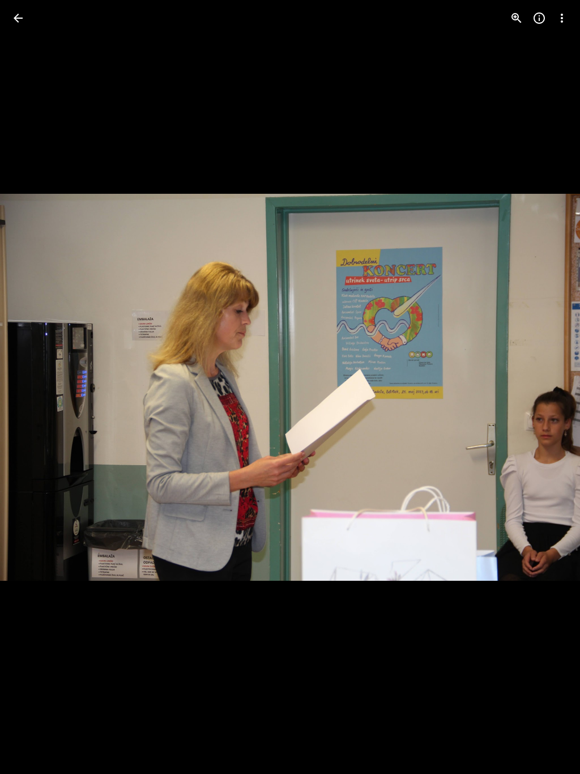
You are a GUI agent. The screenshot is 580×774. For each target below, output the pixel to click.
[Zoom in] (516, 18)
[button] (32, 387)
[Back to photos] (18, 18)
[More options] (562, 18)
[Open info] (539, 18)
